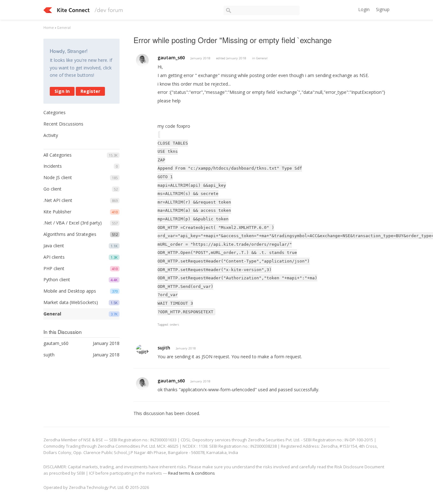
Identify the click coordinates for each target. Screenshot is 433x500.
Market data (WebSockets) (70, 302)
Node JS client (57, 177)
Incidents (52, 166)
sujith (164, 348)
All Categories (57, 155)
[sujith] (142, 349)
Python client (56, 279)
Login (364, 9)
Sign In (62, 91)
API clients (54, 257)
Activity (50, 135)
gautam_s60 (171, 58)
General (52, 314)
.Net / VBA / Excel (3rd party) (72, 223)
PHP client (53, 268)
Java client (53, 246)
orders (174, 324)
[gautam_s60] (142, 60)
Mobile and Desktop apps (69, 291)
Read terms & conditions (191, 473)
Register (90, 91)
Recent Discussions (63, 124)
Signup (383, 9)
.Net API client (57, 200)
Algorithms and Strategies (69, 234)
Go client (52, 189)
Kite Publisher (57, 212)
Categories (54, 112)
